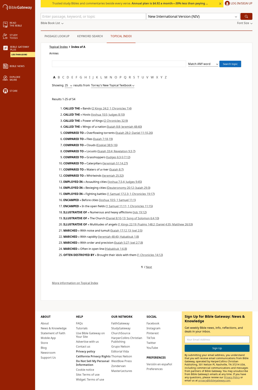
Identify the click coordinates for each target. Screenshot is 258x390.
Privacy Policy (232, 377)
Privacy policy (85, 351)
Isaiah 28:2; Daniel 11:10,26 (134, 133)
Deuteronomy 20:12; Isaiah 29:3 (128, 188)
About (45, 323)
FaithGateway (120, 323)
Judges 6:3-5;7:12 (118, 157)
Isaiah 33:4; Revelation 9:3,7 (116, 151)
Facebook (153, 323)
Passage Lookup (57, 36)
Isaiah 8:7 (116, 169)
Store (44, 343)
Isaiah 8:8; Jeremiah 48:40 (124, 127)
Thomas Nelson (121, 356)
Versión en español (159, 364)
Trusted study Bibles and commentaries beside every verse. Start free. (142, 3)
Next (149, 267)
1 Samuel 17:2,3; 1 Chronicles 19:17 (131, 194)
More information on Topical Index (75, 283)
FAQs (79, 323)
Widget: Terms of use (90, 379)
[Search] (246, 16)
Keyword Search (90, 36)
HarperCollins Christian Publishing (126, 340)
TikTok (151, 338)
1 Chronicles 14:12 (150, 255)
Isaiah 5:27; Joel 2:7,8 (128, 243)
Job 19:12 (140, 212)
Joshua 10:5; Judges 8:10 (108, 114)
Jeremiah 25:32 (113, 176)
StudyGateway (120, 328)
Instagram (153, 328)
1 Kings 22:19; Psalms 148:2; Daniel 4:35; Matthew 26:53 (155, 224)
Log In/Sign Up (241, 3)
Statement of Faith (53, 333)
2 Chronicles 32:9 (115, 121)
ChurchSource (120, 333)
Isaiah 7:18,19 (103, 139)
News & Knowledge (54, 328)
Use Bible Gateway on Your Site (90, 335)
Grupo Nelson (120, 346)
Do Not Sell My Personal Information (92, 363)
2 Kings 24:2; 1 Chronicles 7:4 (111, 108)
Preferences (155, 369)
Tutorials (82, 328)
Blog (44, 348)
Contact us (83, 346)
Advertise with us (87, 342)
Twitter (151, 343)
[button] (237, 3)
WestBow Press (121, 361)
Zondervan (118, 366)
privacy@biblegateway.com (214, 380)
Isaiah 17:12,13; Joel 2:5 (126, 230)
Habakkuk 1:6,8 (116, 249)
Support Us (48, 357)
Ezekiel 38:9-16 (107, 145)
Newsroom (48, 353)
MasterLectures (121, 371)
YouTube (152, 348)
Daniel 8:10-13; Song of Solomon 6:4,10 (132, 218)
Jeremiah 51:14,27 (115, 163)
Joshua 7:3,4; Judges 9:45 (125, 182)
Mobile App (48, 338)
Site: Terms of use (88, 374)
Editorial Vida (120, 351)
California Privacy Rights (93, 356)
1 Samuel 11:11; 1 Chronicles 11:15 (129, 206)
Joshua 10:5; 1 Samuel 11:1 (117, 200)
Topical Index (121, 36)
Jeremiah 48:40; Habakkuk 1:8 (118, 237)
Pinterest (153, 333)
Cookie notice (85, 370)
